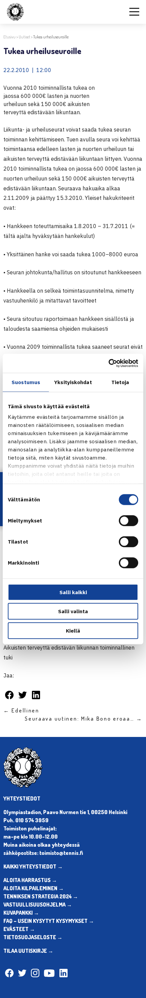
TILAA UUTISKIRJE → (28, 950)
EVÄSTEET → (19, 929)
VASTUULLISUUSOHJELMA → (37, 904)
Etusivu (9, 36)
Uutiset (24, 36)
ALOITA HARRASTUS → (30, 880)
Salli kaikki (73, 592)
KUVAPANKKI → (21, 912)
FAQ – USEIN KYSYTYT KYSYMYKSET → (48, 920)
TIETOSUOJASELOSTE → (32, 937)
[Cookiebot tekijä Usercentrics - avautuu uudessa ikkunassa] (108, 363)
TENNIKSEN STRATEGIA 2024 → (40, 896)
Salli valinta (73, 611)
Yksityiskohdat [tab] (73, 382)
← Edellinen (21, 710)
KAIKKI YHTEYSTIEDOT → (33, 866)
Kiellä (73, 630)
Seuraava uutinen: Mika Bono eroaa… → (84, 718)
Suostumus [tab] (26, 382)
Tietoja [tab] (120, 382)
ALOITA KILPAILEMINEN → (33, 888)
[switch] (128, 520)
